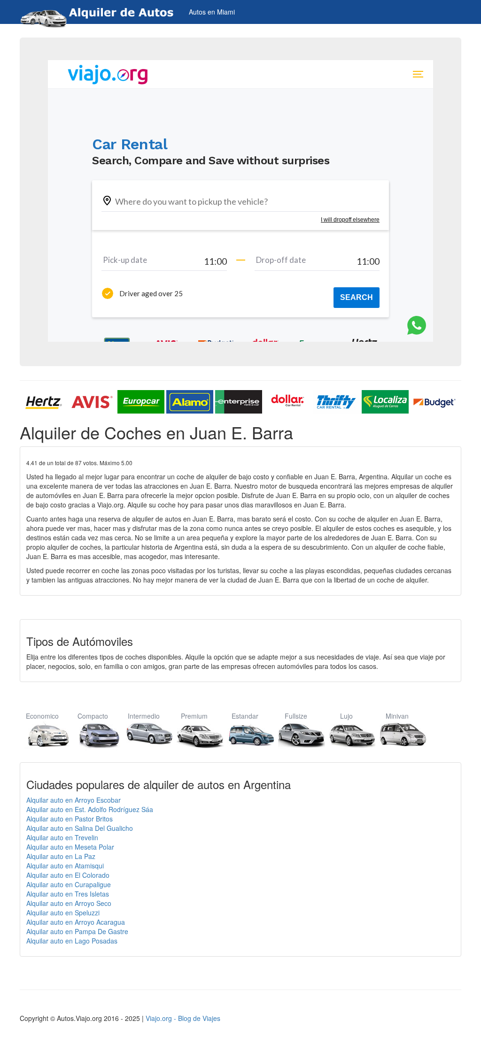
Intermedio (144, 716)
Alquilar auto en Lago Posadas (71, 940)
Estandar (245, 716)
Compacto (93, 716)
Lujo (346, 716)
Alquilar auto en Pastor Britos (69, 818)
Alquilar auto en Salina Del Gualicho (79, 828)
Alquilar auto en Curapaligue (68, 884)
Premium (194, 716)
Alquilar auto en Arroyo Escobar (73, 800)
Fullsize (296, 716)
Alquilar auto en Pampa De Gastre (77, 931)
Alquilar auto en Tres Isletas (67, 893)
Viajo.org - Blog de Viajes (183, 1018)
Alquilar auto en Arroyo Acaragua (75, 922)
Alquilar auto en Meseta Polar (70, 847)
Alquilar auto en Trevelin (62, 837)
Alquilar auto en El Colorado (67, 875)
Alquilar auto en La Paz (60, 856)
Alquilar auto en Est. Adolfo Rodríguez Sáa (89, 809)
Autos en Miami (212, 11)
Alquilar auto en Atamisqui (65, 865)
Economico (42, 716)
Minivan (397, 716)
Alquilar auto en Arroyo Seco (68, 903)
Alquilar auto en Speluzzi (63, 912)
